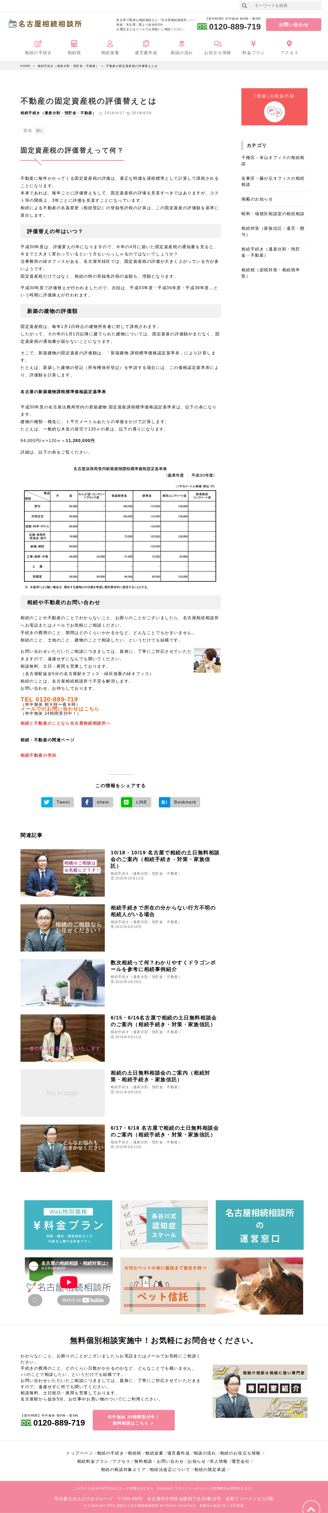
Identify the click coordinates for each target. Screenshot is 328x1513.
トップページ (79, 1453)
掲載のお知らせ (257, 199)
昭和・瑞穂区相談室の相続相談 (272, 214)
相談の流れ (205, 1453)
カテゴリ (257, 145)
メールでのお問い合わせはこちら (60, 709)
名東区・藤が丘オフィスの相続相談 (272, 181)
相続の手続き (110, 1453)
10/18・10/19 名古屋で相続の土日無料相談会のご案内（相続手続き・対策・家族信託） (165, 859)
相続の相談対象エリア (123, 1469)
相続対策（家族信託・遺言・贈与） (272, 231)
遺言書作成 (178, 1453)
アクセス (121, 1461)
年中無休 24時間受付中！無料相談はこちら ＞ (134, 1420)
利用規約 (220, 1488)
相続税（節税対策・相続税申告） (270, 273)
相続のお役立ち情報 (240, 1453)
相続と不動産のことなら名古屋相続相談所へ (65, 723)
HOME (25, 65)
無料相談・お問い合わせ (159, 1461)
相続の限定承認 (210, 1469)
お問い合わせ (294, 24)
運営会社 (241, 1461)
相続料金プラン (93, 1461)
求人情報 (219, 1461)
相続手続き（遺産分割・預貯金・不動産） (68, 65)
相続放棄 (154, 1453)
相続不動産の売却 (38, 755)
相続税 (134, 1453)
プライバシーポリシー (192, 1488)
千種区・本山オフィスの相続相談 (272, 160)
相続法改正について (170, 1469)
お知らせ (197, 1461)
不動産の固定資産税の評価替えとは (132, 65)
